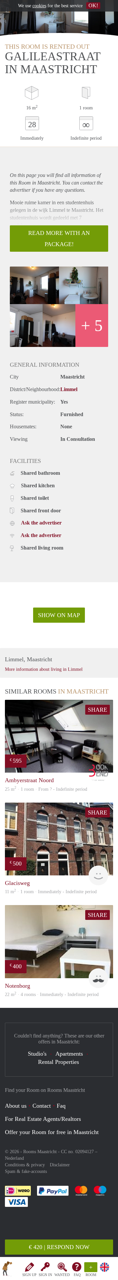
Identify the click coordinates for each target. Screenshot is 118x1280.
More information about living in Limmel (44, 669)
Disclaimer (60, 1164)
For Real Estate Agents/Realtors (43, 1119)
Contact (41, 1105)
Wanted (62, 1275)
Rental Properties (58, 1062)
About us (16, 1105)
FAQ (77, 1275)
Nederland (14, 1158)
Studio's (37, 1053)
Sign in (45, 1275)
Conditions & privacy (25, 1164)
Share (97, 709)
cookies (39, 5)
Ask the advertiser (41, 523)
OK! (93, 5)
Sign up (29, 1275)
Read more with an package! (59, 238)
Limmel (68, 389)
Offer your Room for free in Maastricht (52, 1132)
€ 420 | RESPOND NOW (59, 1247)
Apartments (69, 1053)
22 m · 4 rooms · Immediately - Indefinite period (52, 994)
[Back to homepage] (7, 1269)
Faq (61, 1105)
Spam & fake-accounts (26, 1171)
